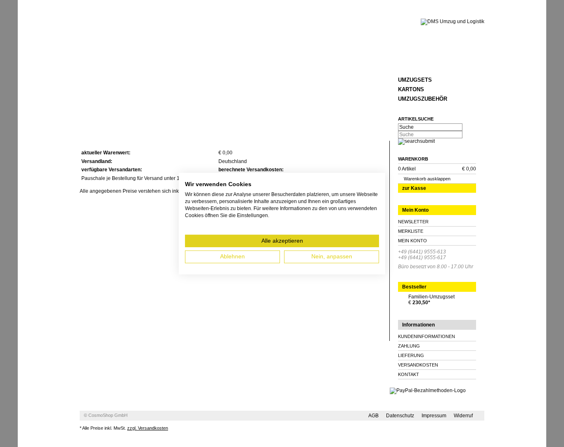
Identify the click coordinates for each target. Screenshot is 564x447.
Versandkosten (418, 364)
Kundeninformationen (426, 336)
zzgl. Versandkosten (147, 428)
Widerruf (463, 416)
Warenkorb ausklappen (427, 178)
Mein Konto (412, 240)
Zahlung (409, 345)
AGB (373, 416)
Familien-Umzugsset (431, 297)
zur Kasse (414, 188)
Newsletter (413, 221)
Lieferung (411, 355)
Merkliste (410, 231)
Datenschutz (400, 416)
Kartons (411, 89)
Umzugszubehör (422, 99)
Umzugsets (415, 80)
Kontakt (408, 374)
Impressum (434, 416)
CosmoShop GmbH (108, 415)
